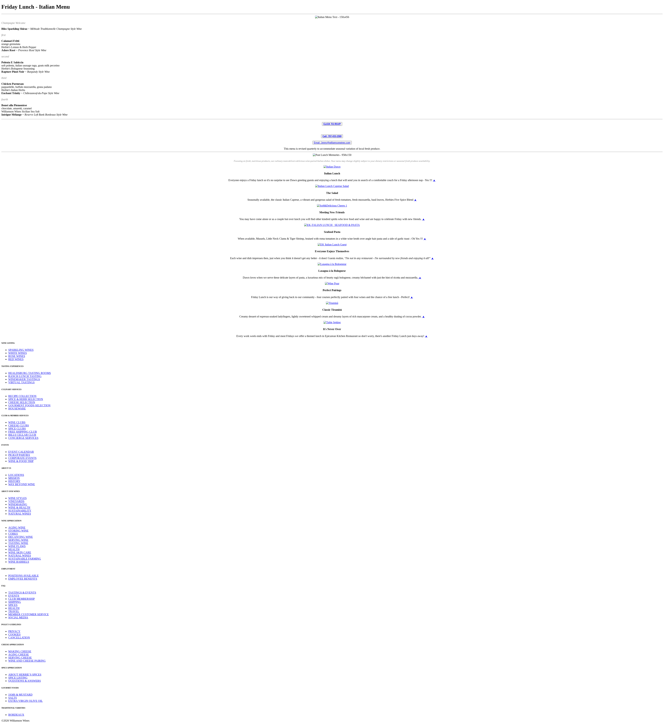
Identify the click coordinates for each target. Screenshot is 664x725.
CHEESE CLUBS (18, 425)
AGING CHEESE (18, 654)
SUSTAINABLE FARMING (24, 558)
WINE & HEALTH (19, 507)
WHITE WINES (17, 353)
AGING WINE (16, 527)
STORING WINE (18, 530)
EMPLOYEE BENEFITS (22, 578)
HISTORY (14, 481)
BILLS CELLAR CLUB (22, 434)
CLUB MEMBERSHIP (21, 598)
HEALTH (14, 549)
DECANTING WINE (20, 536)
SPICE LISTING (17, 677)
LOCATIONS (16, 474)
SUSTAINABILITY (19, 510)
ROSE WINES (16, 356)
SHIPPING (14, 601)
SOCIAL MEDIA (18, 617)
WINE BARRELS (18, 561)
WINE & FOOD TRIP (21, 461)
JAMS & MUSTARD (20, 694)
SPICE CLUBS (17, 428)
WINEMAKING (17, 504)
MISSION (14, 478)
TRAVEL (13, 611)
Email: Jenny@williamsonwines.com (332, 142)
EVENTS (13, 595)
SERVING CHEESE (20, 657)
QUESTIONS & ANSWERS (24, 680)
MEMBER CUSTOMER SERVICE (28, 614)
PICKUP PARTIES (19, 454)
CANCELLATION (19, 637)
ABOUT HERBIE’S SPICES (24, 674)
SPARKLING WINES (21, 349)
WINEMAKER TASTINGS (24, 379)
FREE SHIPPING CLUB (22, 431)
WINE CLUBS (16, 422)
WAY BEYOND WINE (21, 484)
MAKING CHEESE (19, 651)
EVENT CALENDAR (21, 451)
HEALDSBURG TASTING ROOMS (29, 373)
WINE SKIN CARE (19, 552)
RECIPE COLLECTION (22, 396)
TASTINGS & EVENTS (22, 592)
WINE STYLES (17, 498)
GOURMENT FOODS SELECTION (29, 405)
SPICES (12, 605)
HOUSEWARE (17, 408)
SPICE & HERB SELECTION (25, 399)
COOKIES (14, 634)
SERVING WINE (18, 540)
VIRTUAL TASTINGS (21, 382)
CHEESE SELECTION (21, 402)
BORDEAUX (16, 714)
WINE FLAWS (17, 546)
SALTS (12, 697)
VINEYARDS (16, 501)
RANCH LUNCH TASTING (25, 376)
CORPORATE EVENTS (22, 458)
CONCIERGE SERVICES (23, 437)
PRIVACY (14, 631)
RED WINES (16, 359)
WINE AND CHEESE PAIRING (27, 660)
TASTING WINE (18, 543)
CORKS (13, 533)
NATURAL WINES (19, 513)
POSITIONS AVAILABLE (23, 575)
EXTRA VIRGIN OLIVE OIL (25, 700)
